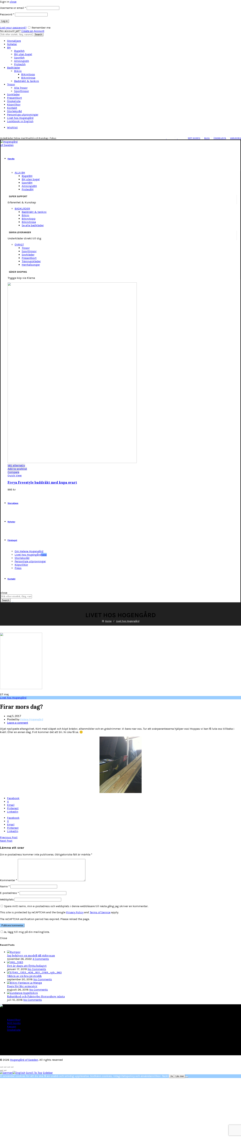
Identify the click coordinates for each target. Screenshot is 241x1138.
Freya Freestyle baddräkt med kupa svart (42, 482)
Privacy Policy (74, 912)
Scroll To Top (34, 1072)
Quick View (15, 475)
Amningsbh (21, 61)
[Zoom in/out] (12, 1066)
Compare (13, 472)
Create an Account (32, 31)
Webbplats (7, 899)
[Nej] (186, 1077)
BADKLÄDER (22, 208)
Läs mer (180, 1076)
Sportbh (19, 57)
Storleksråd (14, 111)
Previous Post (8, 837)
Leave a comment (17, 722)
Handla (11, 159)
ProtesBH (28, 189)
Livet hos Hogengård (20, 118)
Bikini (18, 71)
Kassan (11, 1026)
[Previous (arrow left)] (1, 1070)
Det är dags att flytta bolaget (27, 965)
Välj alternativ (16, 465)
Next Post (6, 840)
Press (18, 568)
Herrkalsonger (31, 264)
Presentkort (14, 97)
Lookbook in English (20, 121)
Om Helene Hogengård (29, 551)
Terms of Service (100, 912)
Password (7, 14)
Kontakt (12, 108)
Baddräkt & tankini (26, 81)
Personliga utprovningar (22, 114)
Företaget (12, 540)
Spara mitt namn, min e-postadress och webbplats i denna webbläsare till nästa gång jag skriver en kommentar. (76, 906)
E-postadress (9, 893)
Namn (5, 886)
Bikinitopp (28, 74)
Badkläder (13, 67)
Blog (207, 138)
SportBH (27, 182)
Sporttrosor (21, 91)
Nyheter (12, 44)
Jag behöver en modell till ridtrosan (31, 955)
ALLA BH (20, 172)
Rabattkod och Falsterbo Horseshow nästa (36, 996)
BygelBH (27, 176)
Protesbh (20, 64)
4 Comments (40, 959)
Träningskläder (31, 261)
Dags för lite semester (22, 986)
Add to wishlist (17, 468)
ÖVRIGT (19, 244)
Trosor (11, 84)
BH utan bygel (23, 54)
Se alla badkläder (33, 225)
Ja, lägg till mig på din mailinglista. (27, 932)
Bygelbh (19, 51)
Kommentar (8, 880)
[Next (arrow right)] (5, 1070)
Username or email (13, 8)
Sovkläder (13, 94)
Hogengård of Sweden (24, 1059)
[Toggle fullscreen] (8, 1066)
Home (108, 621)
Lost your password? (13, 27)
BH (9, 47)
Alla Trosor (21, 87)
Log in (4, 21)
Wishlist (12, 127)
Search (38, 34)
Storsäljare (14, 41)
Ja (171, 1076)
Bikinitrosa (28, 77)
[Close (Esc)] (1, 1066)
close (13, 1)
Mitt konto (194, 138)
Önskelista (13, 101)
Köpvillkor (13, 104)
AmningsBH (29, 186)
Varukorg (235, 138)
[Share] (5, 1066)
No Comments (37, 969)
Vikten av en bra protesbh (24, 976)
